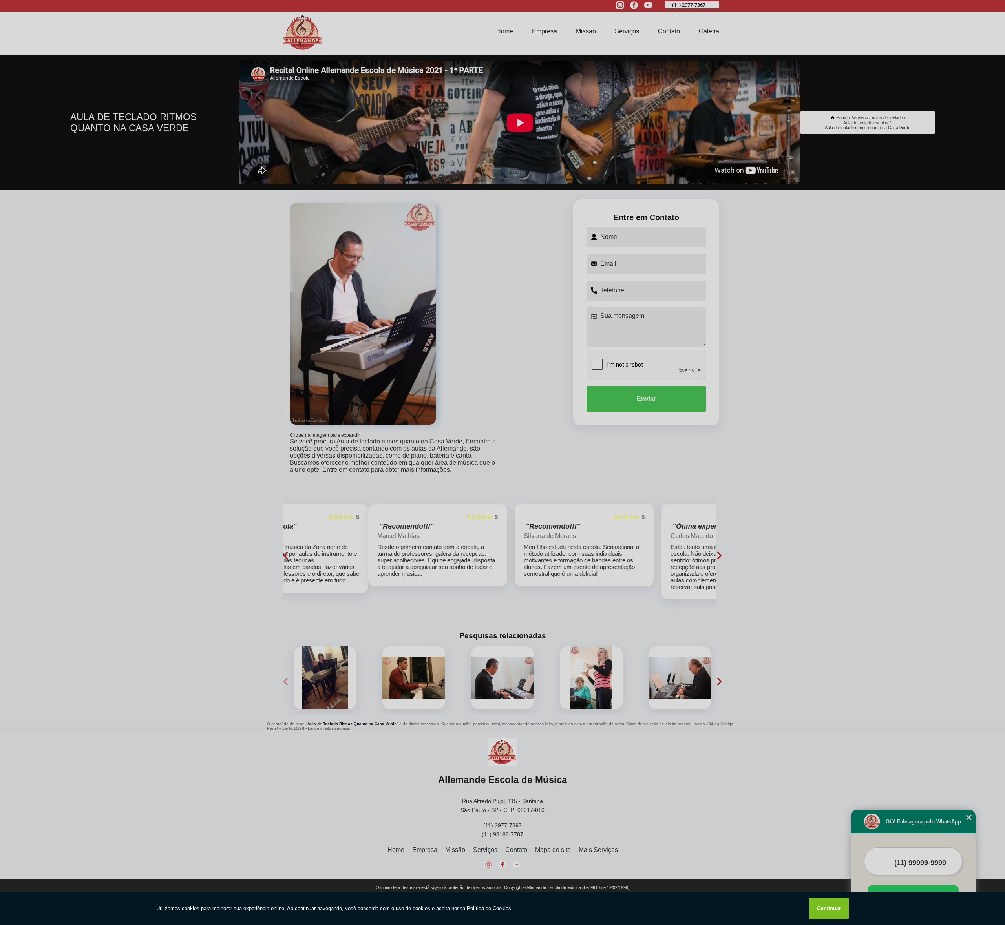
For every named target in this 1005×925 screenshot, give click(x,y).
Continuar (829, 908)
